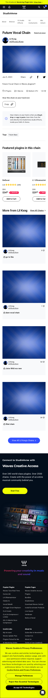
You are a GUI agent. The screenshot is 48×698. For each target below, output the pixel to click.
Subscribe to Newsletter (34, 632)
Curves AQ (7, 594)
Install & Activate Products (34, 608)
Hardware (28, 614)
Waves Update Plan (10, 636)
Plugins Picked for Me (11, 639)
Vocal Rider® (8, 604)
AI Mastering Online (10, 643)
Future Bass (13, 135)
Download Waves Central (34, 604)
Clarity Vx (6, 601)
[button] (43, 693)
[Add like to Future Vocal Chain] (45, 91)
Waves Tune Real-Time (11, 591)
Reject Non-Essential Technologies (24, 682)
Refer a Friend (30, 618)
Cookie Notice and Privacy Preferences (24, 670)
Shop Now (37, 2)
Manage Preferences (24, 676)
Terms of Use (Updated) (33, 643)
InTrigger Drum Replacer (12, 608)
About (4, 22)
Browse (12, 22)
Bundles (28, 597)
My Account (7, 632)
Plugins (27, 594)
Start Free (15, 491)
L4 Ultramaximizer (9, 597)
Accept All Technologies (24, 687)
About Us (28, 639)
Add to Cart (11, 199)
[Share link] (31, 77)
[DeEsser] (16, 164)
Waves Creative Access (33, 591)
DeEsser (5, 180)
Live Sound (29, 611)
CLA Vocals (7, 611)
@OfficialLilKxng (16, 42)
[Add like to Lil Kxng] (44, 250)
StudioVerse (29, 601)
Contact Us (29, 636)
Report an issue (40, 33)
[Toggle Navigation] (3, 7)
